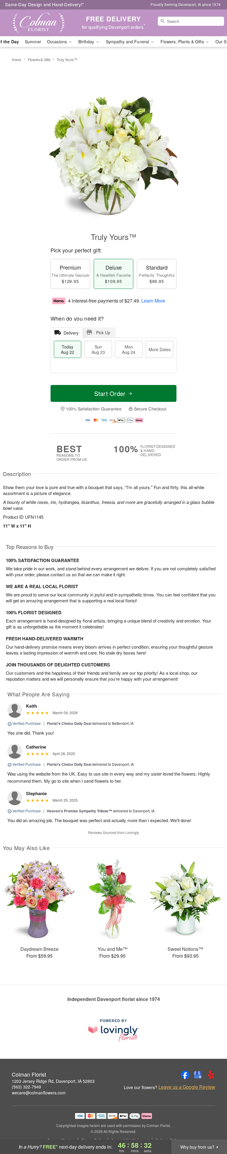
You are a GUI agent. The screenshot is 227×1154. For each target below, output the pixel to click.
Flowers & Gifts (39, 59)
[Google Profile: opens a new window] (198, 1075)
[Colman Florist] (39, 22)
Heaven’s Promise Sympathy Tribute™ (79, 811)
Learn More (153, 300)
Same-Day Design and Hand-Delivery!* (44, 4)
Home (16, 59)
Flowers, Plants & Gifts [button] (182, 41)
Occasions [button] (57, 41)
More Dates (160, 349)
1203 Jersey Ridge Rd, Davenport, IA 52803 (53, 1081)
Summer (33, 41)
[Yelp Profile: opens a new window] (211, 1075)
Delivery (71, 333)
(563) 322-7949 (26, 1087)
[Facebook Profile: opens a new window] (185, 1075)
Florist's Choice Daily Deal (69, 723)
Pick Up (103, 332)
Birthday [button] (86, 41)
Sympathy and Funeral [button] (128, 41)
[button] (211, 1128)
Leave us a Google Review (186, 1087)
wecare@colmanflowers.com (39, 1093)
